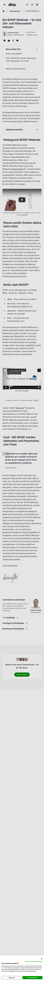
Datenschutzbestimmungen (33, 961)
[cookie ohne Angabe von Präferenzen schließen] (41, 958)
